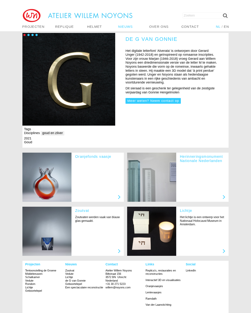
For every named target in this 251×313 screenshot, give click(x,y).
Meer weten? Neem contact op (153, 101)
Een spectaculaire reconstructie (84, 287)
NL (218, 27)
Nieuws (125, 27)
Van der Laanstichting (158, 304)
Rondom (30, 283)
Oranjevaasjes (154, 286)
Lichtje (186, 211)
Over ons (159, 27)
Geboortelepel (33, 290)
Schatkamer (32, 277)
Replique (64, 27)
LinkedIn (191, 270)
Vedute (29, 280)
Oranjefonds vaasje (93, 156)
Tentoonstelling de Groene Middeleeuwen (40, 272)
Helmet (94, 27)
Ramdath (151, 298)
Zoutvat (82, 211)
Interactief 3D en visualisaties (163, 280)
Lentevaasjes (154, 292)
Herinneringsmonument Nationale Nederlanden (201, 158)
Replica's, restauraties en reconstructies (161, 272)
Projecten (33, 27)
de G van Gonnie (75, 280)
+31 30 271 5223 (115, 283)
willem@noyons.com (118, 287)
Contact (190, 27)
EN (226, 27)
